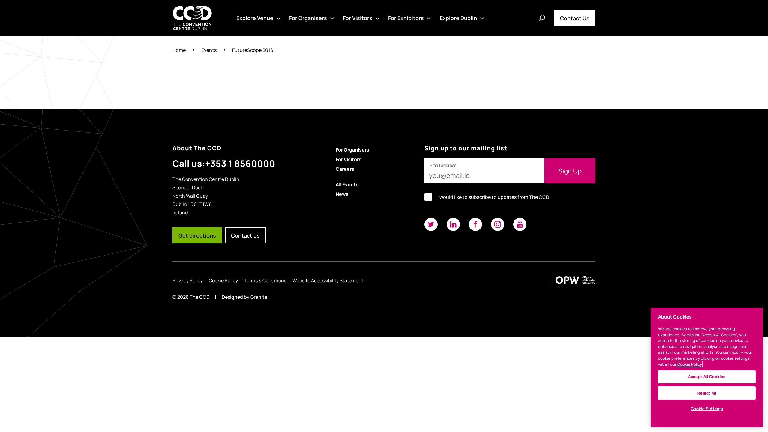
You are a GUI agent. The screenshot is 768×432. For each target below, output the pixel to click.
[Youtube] (519, 224)
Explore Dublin (458, 18)
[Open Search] (541, 18)
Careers (345, 168)
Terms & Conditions (265, 280)
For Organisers (308, 18)
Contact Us (575, 18)
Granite (258, 296)
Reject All (707, 393)
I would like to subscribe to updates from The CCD (493, 197)
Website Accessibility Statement (327, 280)
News (342, 193)
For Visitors (357, 18)
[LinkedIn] (453, 224)
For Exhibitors (406, 18)
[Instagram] (497, 224)
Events (209, 49)
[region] (707, 367)
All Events (347, 184)
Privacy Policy (187, 280)
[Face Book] (475, 224)
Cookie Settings (707, 409)
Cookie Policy (223, 280)
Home (179, 49)
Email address (443, 165)
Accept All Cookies (707, 377)
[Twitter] (431, 224)
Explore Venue (254, 18)
